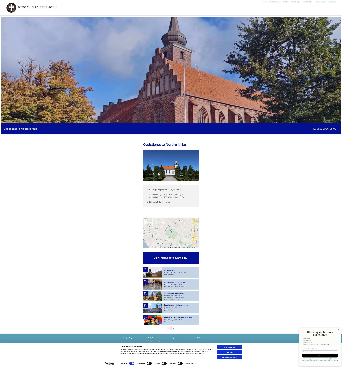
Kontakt (150, 338)
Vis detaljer (189, 363)
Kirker (285, 2)
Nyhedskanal (176, 338)
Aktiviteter (307, 2)
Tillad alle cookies (229, 347)
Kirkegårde (295, 2)
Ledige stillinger (128, 338)
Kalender (332, 2)
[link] (265, 2)
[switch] (149, 363)
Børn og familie (320, 2)
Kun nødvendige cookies (229, 357)
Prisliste (199, 338)
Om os (264, 2)
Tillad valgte (229, 352)
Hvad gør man (275, 2)
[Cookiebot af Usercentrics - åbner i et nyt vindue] (109, 363)
